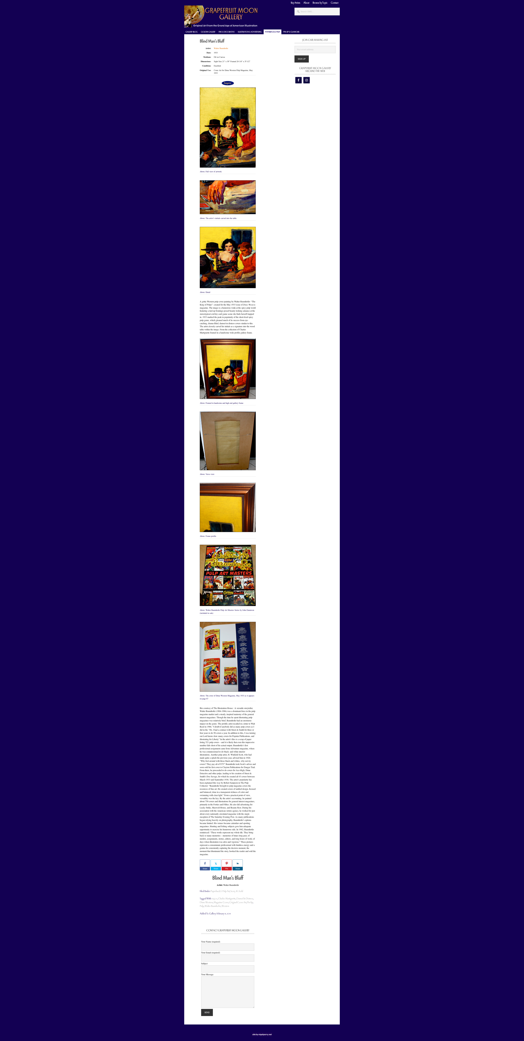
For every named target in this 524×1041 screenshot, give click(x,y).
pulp (202, 906)
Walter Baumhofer (221, 48)
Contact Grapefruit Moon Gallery (227, 930)
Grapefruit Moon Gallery (221, 16)
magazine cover (221, 902)
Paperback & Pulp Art (220, 891)
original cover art (237, 902)
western (225, 906)
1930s (214, 898)
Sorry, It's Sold (236, 891)
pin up (250, 902)
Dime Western (206, 902)
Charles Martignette (227, 898)
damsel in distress (244, 898)
